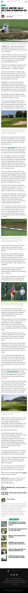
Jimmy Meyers (5, 479)
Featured (23, 478)
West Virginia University (8, 483)
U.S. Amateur (5, 482)
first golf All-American (13, 371)
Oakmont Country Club (8, 480)
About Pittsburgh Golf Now (15, 578)
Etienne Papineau (15, 478)
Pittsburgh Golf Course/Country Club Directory (15, 580)
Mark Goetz (13, 479)
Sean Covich (19, 480)
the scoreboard (11, 147)
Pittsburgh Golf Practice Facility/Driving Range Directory (14, 582)
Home (7, 578)
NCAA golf (20, 479)
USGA (11, 482)
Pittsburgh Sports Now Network (14, 591)
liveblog (25, 472)
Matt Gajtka (10, 16)
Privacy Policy (15, 584)
